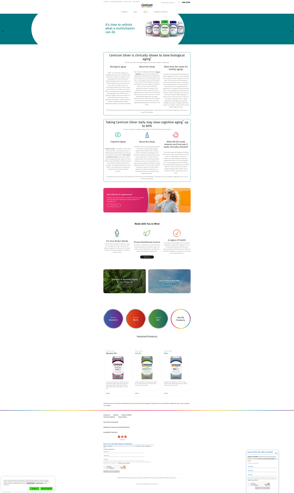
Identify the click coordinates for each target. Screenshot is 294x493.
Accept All (34, 488)
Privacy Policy (30, 483)
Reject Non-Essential (46, 488)
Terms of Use (39, 483)
